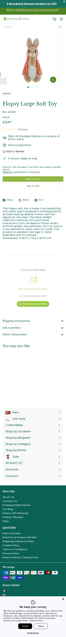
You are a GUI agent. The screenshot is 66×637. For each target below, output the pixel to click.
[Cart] (54, 19)
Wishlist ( (13, 463)
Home (6, 93)
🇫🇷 (4, 590)
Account (12, 476)
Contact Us (10, 501)
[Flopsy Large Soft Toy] (21, 373)
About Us (8, 497)
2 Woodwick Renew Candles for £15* (32, 4)
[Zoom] (53, 80)
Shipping (7, 172)
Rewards (12, 469)
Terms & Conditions (15, 549)
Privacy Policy (11, 553)
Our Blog (8, 509)
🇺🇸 (4, 594)
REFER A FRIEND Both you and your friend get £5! (33, 9)
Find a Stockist (12, 533)
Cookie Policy (11, 545)
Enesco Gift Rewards (15, 513)
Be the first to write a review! (33, 303)
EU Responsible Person (17, 505)
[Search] (60, 27)
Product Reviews (13, 517)
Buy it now (33, 186)
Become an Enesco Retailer (20, 537)
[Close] (63, 599)
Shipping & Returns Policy (18, 541)
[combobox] (33, 27)
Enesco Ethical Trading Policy (21, 557)
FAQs (6, 521)
